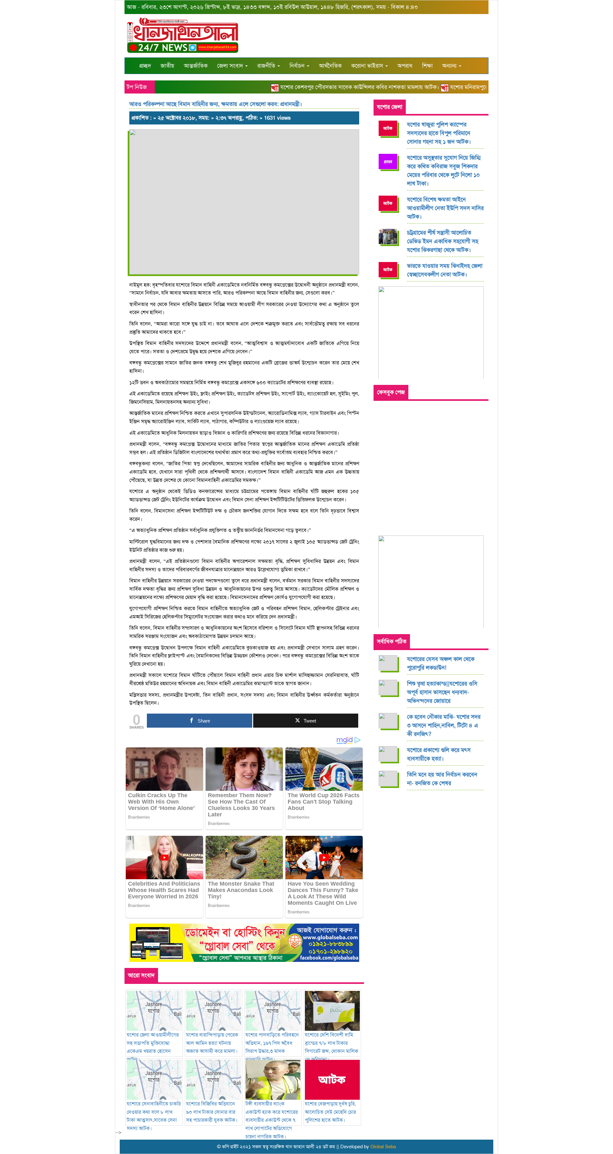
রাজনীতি (267, 66)
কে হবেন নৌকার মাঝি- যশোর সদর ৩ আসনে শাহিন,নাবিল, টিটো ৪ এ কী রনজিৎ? (444, 725)
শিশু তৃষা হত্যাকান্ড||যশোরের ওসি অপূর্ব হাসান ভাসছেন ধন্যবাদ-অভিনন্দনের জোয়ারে (442, 692)
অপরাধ (404, 66)
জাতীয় (167, 66)
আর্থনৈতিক (330, 66)
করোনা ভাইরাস (368, 66)
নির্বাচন (298, 66)
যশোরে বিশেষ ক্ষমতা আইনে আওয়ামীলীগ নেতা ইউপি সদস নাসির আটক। (445, 208)
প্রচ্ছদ (145, 66)
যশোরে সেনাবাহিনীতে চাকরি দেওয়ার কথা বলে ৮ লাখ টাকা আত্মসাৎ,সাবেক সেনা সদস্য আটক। (154, 1116)
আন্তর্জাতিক (196, 66)
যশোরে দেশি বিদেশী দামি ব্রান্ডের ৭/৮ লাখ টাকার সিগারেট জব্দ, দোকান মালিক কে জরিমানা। (331, 1047)
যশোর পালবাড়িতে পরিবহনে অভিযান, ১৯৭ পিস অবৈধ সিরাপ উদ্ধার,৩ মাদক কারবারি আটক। (272, 1047)
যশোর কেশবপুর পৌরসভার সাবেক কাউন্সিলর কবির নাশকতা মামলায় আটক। (345, 87)
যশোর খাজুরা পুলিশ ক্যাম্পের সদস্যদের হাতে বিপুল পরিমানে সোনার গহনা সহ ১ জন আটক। (439, 133)
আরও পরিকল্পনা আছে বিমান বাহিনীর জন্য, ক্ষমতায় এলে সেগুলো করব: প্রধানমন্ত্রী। (215, 104)
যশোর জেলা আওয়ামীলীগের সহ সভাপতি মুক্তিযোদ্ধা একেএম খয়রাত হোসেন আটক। (153, 1047)
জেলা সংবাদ (231, 66)
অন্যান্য (450, 66)
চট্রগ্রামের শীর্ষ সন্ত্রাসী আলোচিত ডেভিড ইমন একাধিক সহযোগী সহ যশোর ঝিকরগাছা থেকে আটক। (442, 241)
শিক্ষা (427, 66)
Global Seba (383, 1146)
